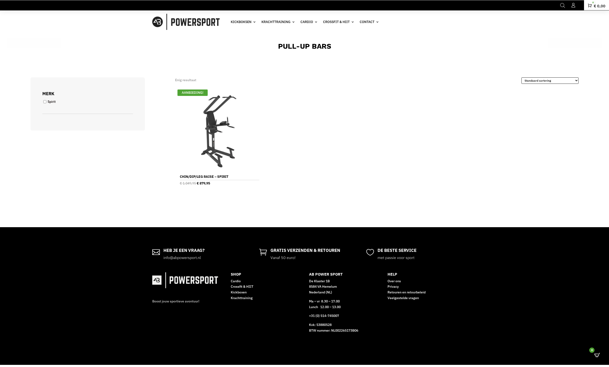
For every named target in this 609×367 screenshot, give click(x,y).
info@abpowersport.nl (182, 257)
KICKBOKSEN (241, 22)
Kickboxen (239, 292)
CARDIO (306, 22)
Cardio (236, 281)
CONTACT (367, 22)
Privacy (393, 286)
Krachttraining (242, 298)
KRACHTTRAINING (275, 22)
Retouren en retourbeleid (407, 292)
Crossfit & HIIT (242, 286)
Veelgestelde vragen (404, 298)
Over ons (394, 281)
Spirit (52, 101)
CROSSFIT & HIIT (336, 22)
